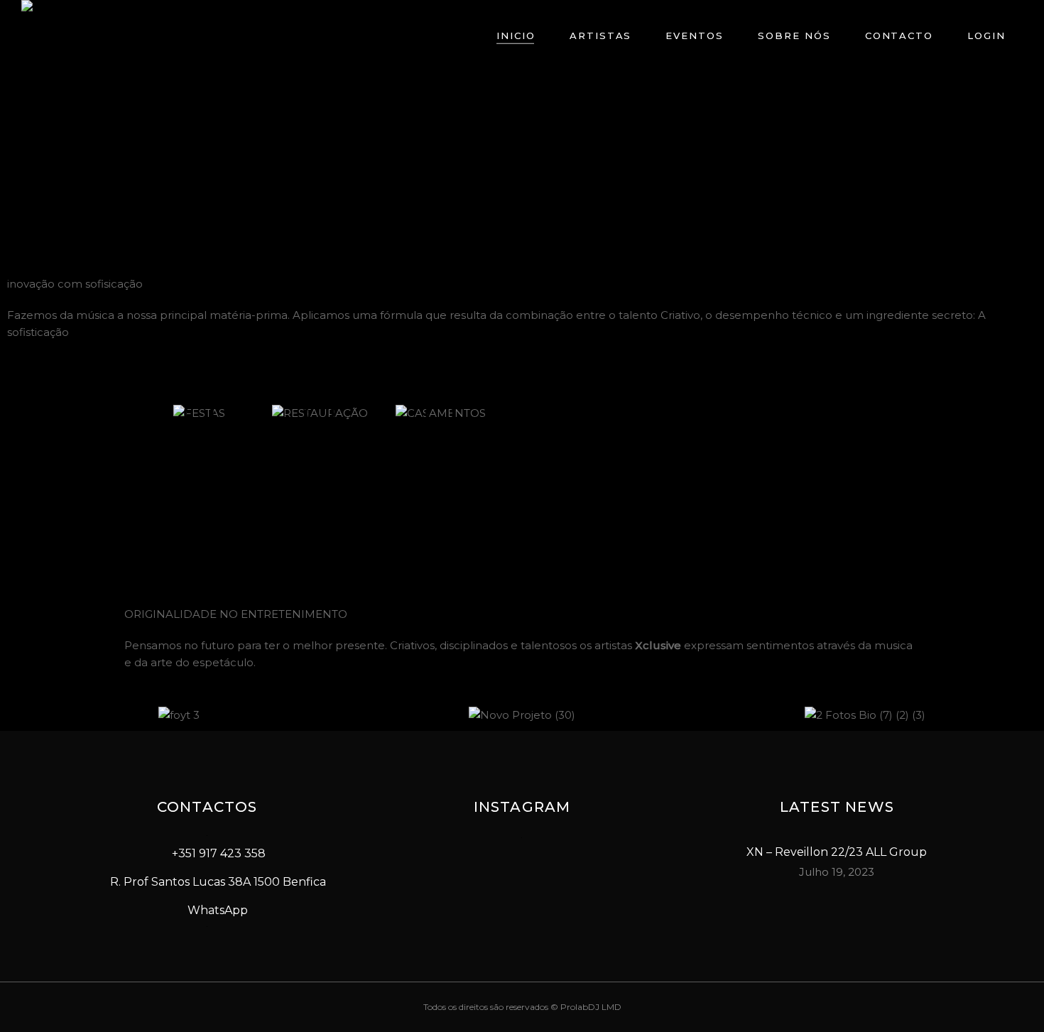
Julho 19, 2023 (836, 872)
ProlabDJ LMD (590, 1006)
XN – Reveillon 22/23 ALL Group (836, 852)
